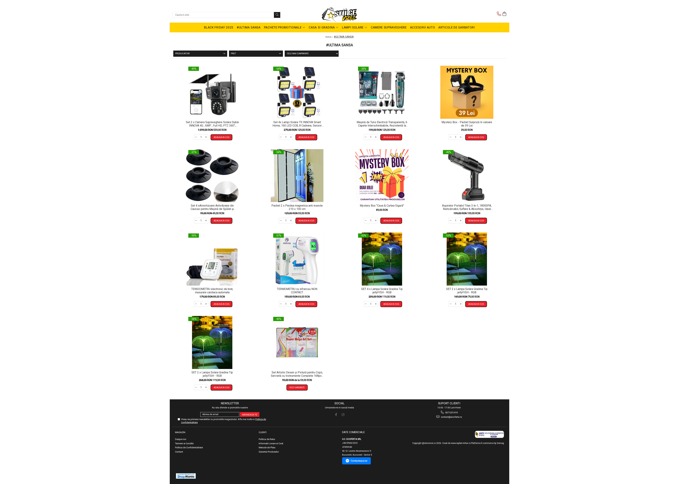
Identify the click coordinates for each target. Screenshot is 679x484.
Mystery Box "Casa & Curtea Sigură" (382, 205)
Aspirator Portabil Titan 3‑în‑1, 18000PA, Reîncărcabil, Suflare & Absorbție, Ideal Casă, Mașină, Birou (467, 207)
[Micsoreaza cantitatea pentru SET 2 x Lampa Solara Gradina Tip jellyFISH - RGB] (450, 304)
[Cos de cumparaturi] (504, 14)
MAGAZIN (180, 432)
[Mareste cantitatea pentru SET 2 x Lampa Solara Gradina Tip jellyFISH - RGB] (461, 304)
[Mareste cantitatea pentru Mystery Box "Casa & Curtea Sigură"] (376, 220)
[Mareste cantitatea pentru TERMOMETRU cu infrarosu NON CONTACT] (291, 304)
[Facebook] (336, 415)
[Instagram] (343, 415)
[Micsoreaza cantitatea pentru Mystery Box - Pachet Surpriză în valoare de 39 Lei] (450, 137)
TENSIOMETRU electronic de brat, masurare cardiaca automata (212, 290)
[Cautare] (277, 15)
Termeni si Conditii (184, 443)
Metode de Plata (267, 447)
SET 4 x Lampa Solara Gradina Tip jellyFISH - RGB (382, 290)
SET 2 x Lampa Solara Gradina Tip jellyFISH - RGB (467, 290)
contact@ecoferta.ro (451, 417)
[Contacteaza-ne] (499, 14)
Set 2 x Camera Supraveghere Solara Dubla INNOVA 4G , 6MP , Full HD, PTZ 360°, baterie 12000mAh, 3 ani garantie (212, 124)
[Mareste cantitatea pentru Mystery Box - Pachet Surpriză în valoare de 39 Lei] (461, 137)
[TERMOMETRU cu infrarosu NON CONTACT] (297, 259)
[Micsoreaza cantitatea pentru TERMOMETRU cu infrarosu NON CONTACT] (281, 304)
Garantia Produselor (269, 451)
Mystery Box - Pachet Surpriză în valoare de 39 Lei (467, 124)
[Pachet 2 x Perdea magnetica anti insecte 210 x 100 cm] (297, 175)
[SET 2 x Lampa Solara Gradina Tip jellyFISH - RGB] (466, 259)
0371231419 (451, 412)
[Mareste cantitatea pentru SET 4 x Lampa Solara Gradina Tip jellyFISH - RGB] (376, 304)
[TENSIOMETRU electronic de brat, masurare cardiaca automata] (212, 259)
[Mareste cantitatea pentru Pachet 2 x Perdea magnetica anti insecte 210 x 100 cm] (291, 220)
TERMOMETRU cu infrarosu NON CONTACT (297, 290)
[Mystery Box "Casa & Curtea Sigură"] (381, 175)
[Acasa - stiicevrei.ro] (339, 15)
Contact (179, 451)
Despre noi (180, 439)
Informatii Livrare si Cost (271, 443)
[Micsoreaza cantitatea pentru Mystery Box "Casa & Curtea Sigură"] (366, 220)
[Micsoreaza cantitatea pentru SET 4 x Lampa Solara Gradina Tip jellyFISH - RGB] (366, 304)
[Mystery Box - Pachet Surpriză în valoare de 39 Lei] (466, 92)
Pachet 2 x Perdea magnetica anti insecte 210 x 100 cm (297, 207)
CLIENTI (262, 432)
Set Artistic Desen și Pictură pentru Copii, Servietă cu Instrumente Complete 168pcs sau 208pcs (297, 374)
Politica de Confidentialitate (189, 447)
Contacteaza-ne (359, 460)
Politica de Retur (267, 439)
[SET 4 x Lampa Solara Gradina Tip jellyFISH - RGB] (381, 259)
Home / (329, 37)
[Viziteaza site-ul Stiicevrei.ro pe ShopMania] (186, 476)
